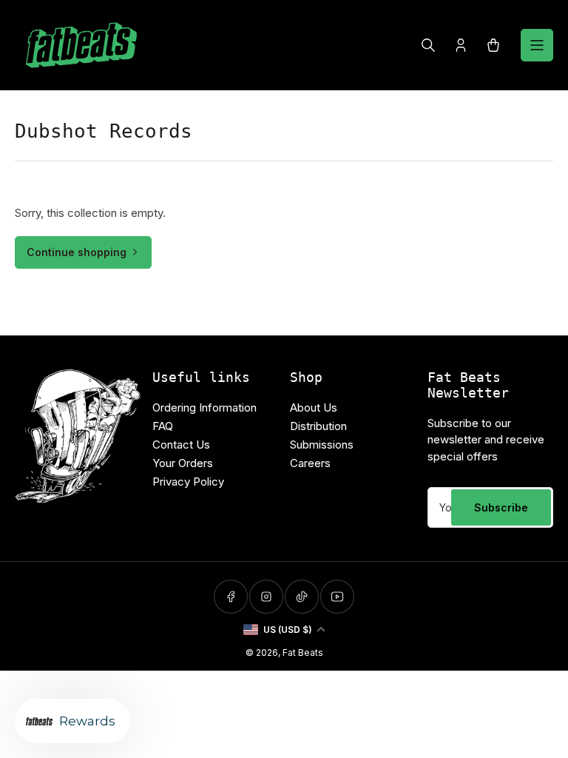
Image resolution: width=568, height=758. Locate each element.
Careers (310, 463)
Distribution (318, 426)
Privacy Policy (188, 481)
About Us (313, 407)
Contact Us (181, 444)
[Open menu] (537, 45)
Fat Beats (303, 652)
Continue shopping (76, 252)
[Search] (428, 45)
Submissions (322, 444)
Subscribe (501, 507)
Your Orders (182, 463)
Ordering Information (204, 407)
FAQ (162, 426)
